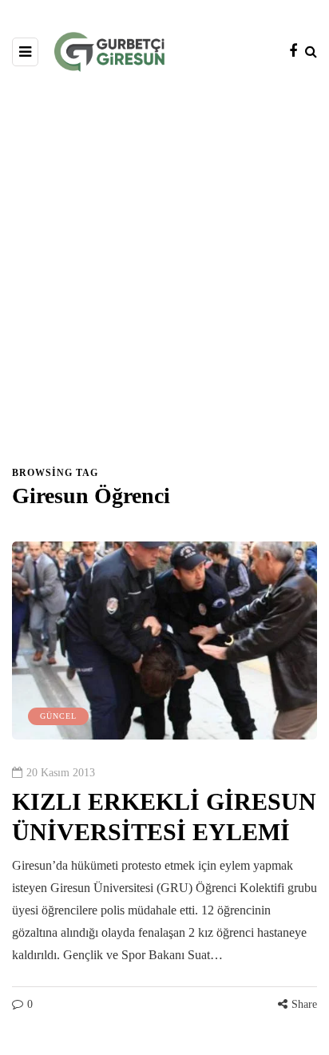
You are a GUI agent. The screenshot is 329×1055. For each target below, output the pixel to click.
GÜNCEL (58, 716)
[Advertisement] (164, 276)
